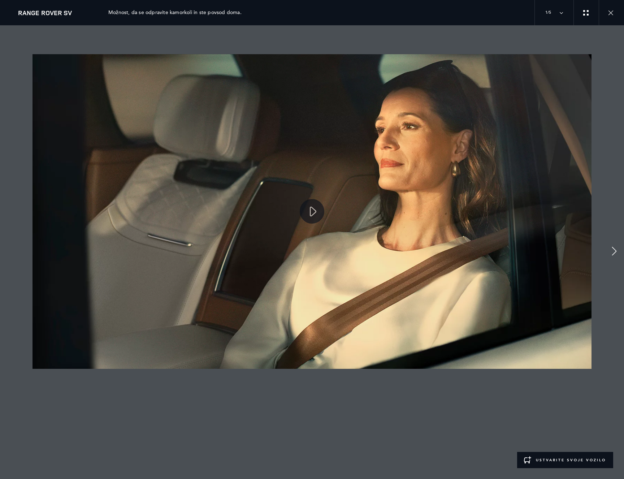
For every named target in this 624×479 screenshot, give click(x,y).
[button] (614, 252)
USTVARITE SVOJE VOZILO (571, 460)
